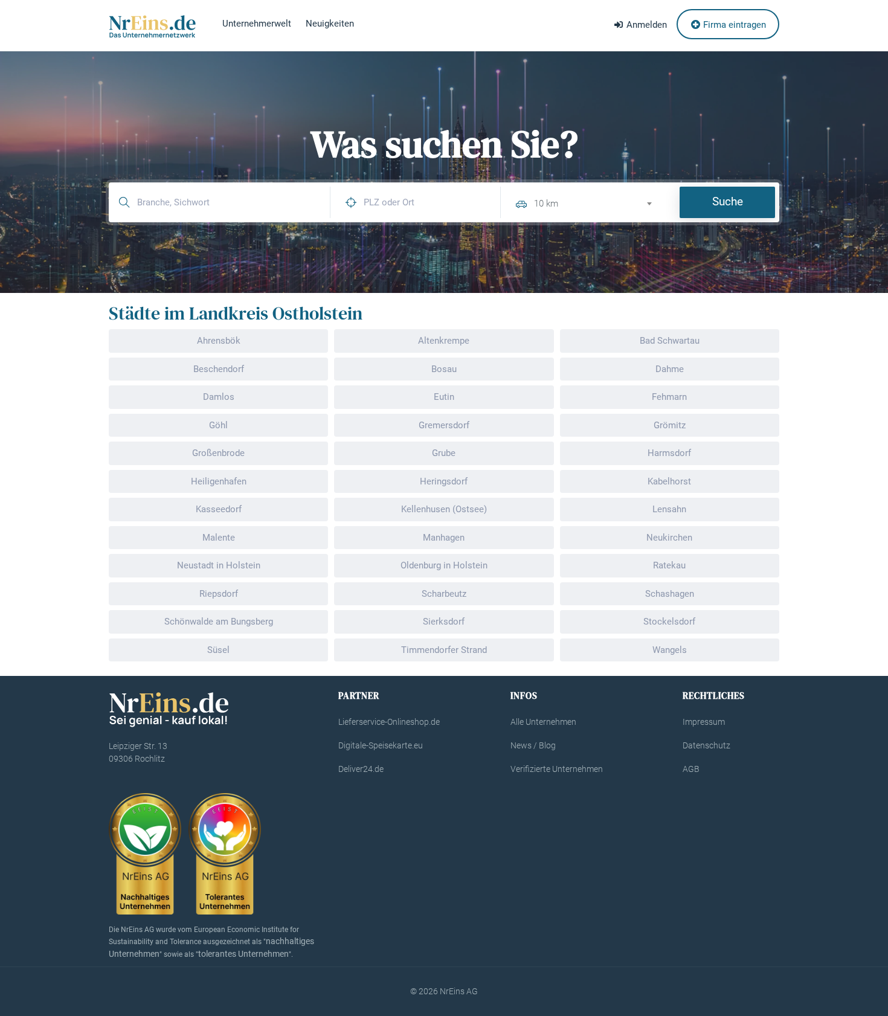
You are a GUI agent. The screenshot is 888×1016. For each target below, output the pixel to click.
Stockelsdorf (669, 621)
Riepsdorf (218, 593)
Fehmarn (669, 396)
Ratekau (669, 565)
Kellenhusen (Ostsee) (444, 509)
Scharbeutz (444, 593)
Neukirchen (669, 537)
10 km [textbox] (546, 203)
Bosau (444, 369)
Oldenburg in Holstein (444, 565)
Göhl (218, 425)
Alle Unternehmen (543, 722)
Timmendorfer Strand (444, 650)
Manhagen (444, 537)
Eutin (444, 396)
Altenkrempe (443, 340)
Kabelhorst (669, 481)
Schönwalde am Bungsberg (218, 621)
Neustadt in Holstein (218, 565)
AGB (691, 769)
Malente (218, 537)
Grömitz (670, 425)
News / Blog (533, 745)
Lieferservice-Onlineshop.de (389, 722)
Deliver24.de (361, 769)
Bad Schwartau (670, 340)
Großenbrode (218, 453)
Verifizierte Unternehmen (556, 769)
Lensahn (669, 509)
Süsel (218, 650)
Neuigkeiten (330, 23)
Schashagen (669, 593)
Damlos (218, 396)
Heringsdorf (444, 481)
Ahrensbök (218, 340)
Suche (727, 201)
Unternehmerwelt (256, 23)
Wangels (669, 650)
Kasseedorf (219, 509)
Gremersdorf (444, 425)
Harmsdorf (669, 453)
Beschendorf (218, 369)
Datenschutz (706, 745)
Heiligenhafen (218, 481)
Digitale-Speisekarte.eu (380, 745)
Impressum (704, 722)
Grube (443, 453)
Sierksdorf (444, 621)
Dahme (669, 369)
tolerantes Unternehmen (243, 954)
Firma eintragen (733, 24)
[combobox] (598, 202)
